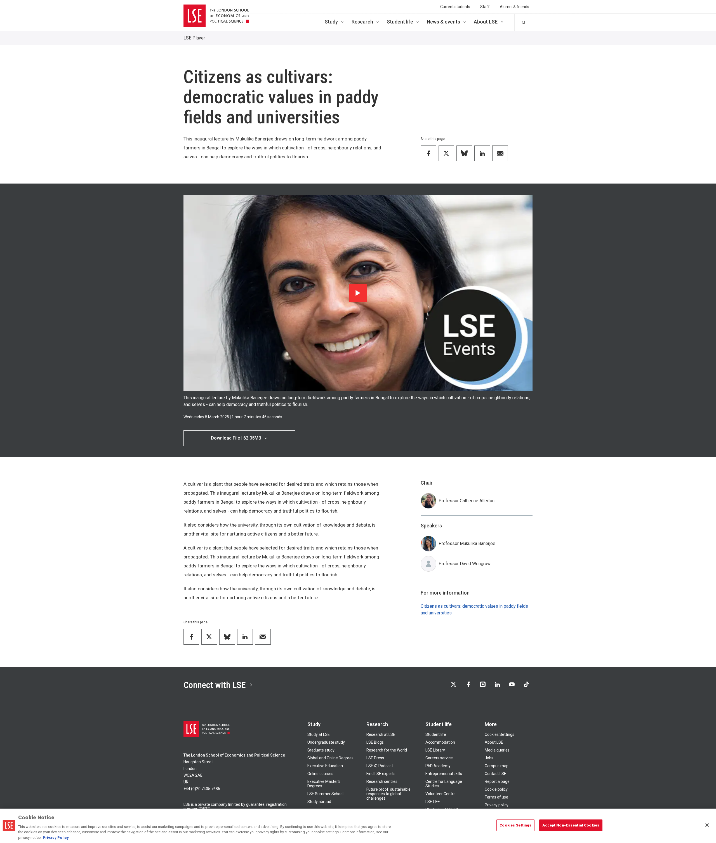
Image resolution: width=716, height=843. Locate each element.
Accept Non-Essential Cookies (570, 825)
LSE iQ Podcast (379, 766)
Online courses (320, 773)
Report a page (497, 781)
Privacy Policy (56, 837)
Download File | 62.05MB (236, 438)
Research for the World (386, 750)
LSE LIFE (432, 801)
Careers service (439, 758)
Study (331, 22)
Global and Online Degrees (330, 758)
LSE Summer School (325, 794)
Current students (455, 6)
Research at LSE (380, 734)
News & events (443, 22)
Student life (400, 22)
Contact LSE (495, 773)
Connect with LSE (214, 685)
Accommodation (440, 742)
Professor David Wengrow (465, 563)
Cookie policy (496, 789)
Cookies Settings (499, 734)
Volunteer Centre (440, 794)
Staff (485, 6)
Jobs (489, 758)
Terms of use (496, 797)
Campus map (496, 766)
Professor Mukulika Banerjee (467, 543)
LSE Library (435, 750)
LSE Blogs (375, 742)
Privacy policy (496, 805)
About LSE (486, 22)
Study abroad (319, 801)
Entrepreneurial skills (443, 773)
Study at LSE (318, 734)
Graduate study (321, 750)
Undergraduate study (326, 742)
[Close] (707, 825)
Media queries (497, 750)
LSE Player (194, 38)
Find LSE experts (380, 773)
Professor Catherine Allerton (466, 500)
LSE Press (375, 758)
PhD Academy (438, 766)
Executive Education (325, 766)
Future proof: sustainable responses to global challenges (388, 793)
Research (362, 22)
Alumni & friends (514, 6)
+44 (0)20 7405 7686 (201, 788)
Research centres (381, 781)
